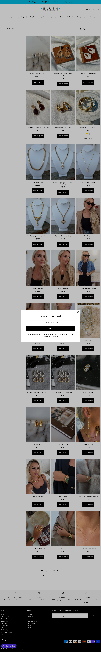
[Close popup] (78, 312)
